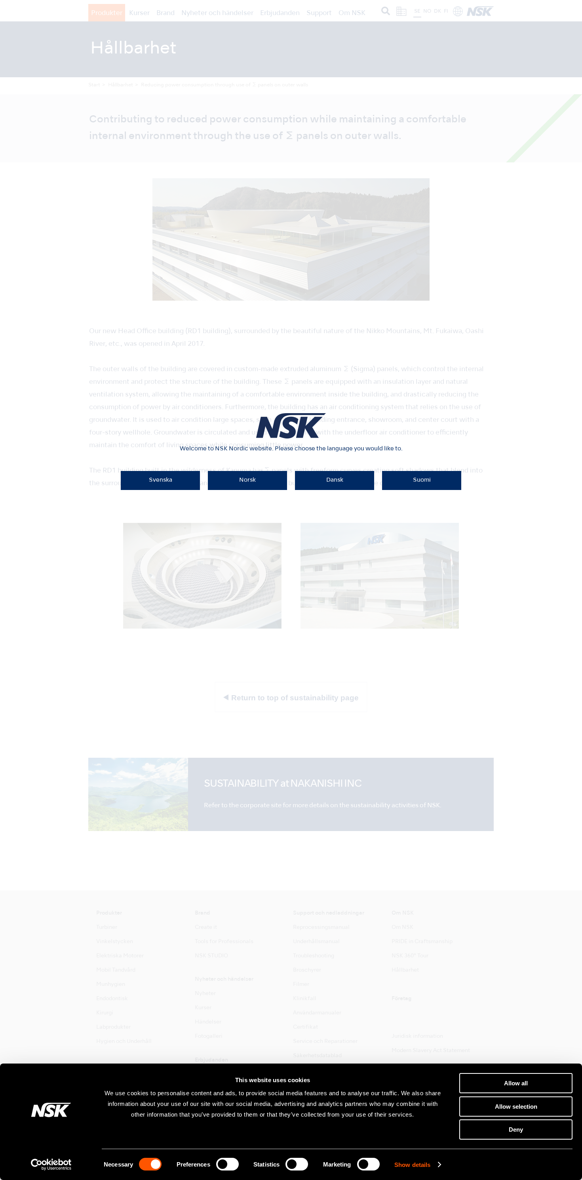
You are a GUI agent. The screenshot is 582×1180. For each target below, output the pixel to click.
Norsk (247, 480)
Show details (412, 1164)
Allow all (516, 1083)
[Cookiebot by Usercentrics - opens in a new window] (51, 1164)
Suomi (422, 480)
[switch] (227, 1164)
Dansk (334, 480)
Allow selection (516, 1106)
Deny (516, 1129)
